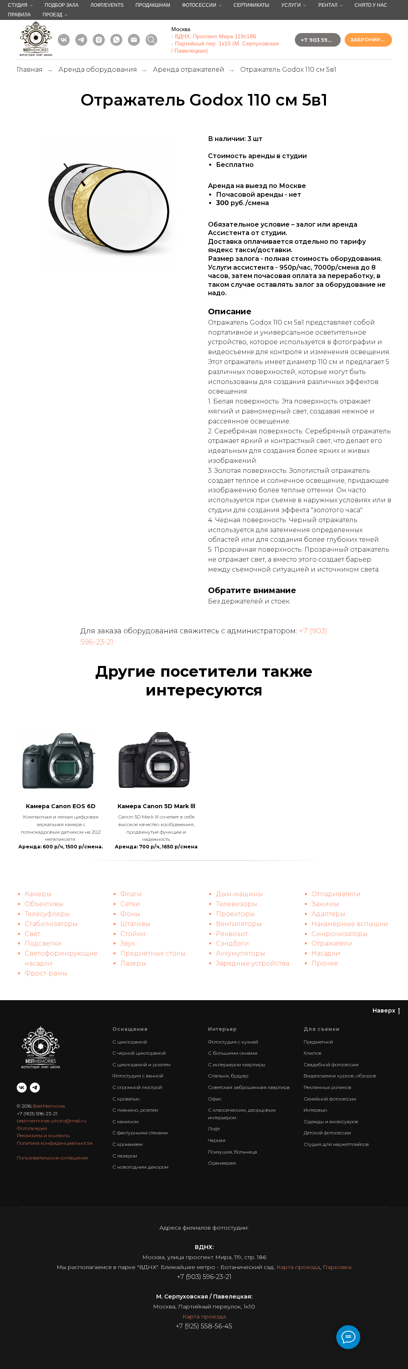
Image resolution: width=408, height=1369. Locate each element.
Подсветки (43, 943)
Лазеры (133, 963)
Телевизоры (236, 904)
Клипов (313, 1053)
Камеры (38, 894)
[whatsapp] (116, 40)
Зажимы (325, 904)
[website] (151, 40)
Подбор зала (61, 5)
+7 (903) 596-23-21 (37, 1113)
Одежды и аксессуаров (331, 1121)
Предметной (318, 1042)
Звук (127, 943)
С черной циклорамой (139, 1053)
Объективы (44, 904)
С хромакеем (127, 1144)
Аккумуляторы (240, 953)
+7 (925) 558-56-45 (204, 1326)
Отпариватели (336, 894)
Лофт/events (107, 5)
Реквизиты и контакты (43, 1135)
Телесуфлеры (47, 914)
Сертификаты (251, 5)
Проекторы (235, 914)
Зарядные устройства (252, 963)
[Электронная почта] (134, 40)
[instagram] (99, 40)
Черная (217, 1140)
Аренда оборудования (98, 69)
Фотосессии (199, 5)
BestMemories (49, 1106)
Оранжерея (222, 1163)
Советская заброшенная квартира (249, 1087)
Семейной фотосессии (330, 1099)
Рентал (327, 5)
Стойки (132, 934)
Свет (32, 934)
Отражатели (332, 943)
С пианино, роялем (135, 1110)
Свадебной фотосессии (331, 1064)
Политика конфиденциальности (54, 1143)
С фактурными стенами (140, 1133)
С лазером (124, 1156)
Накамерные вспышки (350, 924)
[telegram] (81, 40)
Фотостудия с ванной (137, 1076)
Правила (19, 15)
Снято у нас (371, 5)
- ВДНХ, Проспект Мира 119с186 (213, 36)
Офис (215, 1099)
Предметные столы (153, 953)
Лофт (214, 1129)
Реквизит (232, 934)
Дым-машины (239, 894)
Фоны (130, 914)
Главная (30, 69)
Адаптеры (328, 914)
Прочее (325, 963)
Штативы (135, 924)
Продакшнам (152, 5)
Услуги (291, 5)
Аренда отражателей (188, 69)
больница (245, 1152)
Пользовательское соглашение (52, 1158)
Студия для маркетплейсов (336, 1144)
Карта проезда (298, 1267)
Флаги (131, 894)
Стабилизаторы (51, 924)
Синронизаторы (340, 934)
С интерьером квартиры (236, 1064)
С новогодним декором (140, 1167)
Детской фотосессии (327, 1133)
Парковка (337, 1267)
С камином (125, 1121)
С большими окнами (232, 1053)
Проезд (52, 15)
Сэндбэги (232, 943)
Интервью (315, 1110)
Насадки (326, 953)
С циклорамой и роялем (141, 1064)
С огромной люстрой (137, 1087)
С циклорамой (129, 1042)
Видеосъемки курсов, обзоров (340, 1076)
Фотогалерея (32, 1128)
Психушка (220, 1152)
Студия (17, 5)
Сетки (130, 904)
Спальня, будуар (228, 1076)
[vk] (64, 40)
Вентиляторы (239, 924)
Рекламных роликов (327, 1087)
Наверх (384, 1010)
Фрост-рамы (46, 973)
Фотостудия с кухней (233, 1042)
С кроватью (125, 1099)
